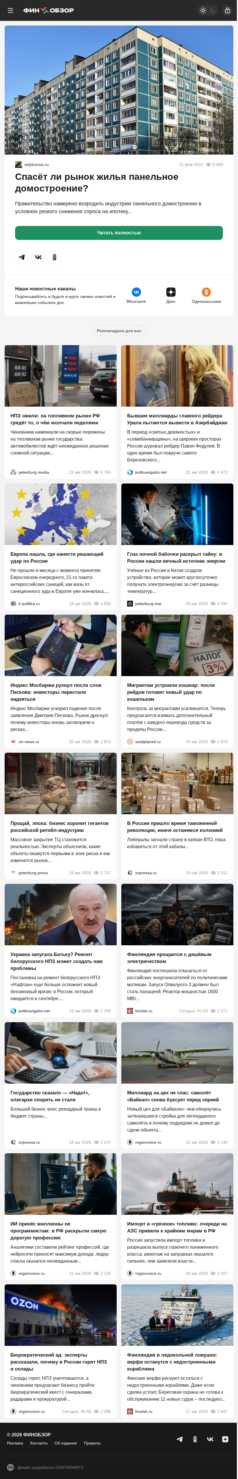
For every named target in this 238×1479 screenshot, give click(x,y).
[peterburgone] (130, 603)
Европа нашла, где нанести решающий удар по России (56, 557)
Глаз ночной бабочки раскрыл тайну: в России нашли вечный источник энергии (176, 557)
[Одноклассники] (195, 1439)
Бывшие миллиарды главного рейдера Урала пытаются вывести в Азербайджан (177, 419)
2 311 (222, 872)
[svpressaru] (130, 873)
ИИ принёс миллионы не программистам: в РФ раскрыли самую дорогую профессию (58, 1231)
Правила (92, 1443)
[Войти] (227, 10)
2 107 (222, 1273)
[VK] (210, 1439)
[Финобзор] (48, 10)
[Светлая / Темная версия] (207, 10)
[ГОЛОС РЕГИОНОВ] (130, 1142)
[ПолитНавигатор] (130, 472)
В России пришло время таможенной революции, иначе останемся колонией (175, 827)
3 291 (222, 603)
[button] (22, 257)
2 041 (222, 1411)
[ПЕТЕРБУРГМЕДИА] (13, 472)
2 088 (105, 1411)
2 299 (105, 1011)
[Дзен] (225, 1439)
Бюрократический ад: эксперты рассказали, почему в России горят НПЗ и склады (58, 1362)
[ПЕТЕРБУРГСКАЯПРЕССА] (13, 873)
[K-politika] (13, 603)
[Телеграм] (180, 1439)
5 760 (105, 472)
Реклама (15, 1443)
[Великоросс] (18, 164)
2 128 (105, 1273)
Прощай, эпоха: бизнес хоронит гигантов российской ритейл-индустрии (59, 827)
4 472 (222, 472)
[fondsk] (130, 1011)
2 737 (105, 872)
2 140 (222, 1142)
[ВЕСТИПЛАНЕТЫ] (130, 741)
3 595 (105, 603)
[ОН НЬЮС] (13, 741)
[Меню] (10, 10)
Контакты (39, 1443)
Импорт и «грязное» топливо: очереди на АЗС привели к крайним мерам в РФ (177, 1227)
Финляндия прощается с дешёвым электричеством (169, 958)
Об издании (66, 1443)
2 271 (222, 1011)
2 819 (222, 741)
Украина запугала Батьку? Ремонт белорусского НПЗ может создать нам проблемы (56, 961)
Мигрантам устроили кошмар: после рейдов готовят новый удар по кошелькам (171, 692)
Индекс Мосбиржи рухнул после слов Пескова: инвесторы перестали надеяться (55, 692)
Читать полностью (119, 232)
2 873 (105, 741)
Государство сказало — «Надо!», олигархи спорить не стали (49, 1096)
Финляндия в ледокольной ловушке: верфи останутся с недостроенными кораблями (172, 1362)
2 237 (105, 1142)
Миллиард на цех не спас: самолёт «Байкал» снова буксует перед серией (173, 1096)
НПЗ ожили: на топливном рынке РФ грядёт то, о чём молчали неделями (55, 419)
